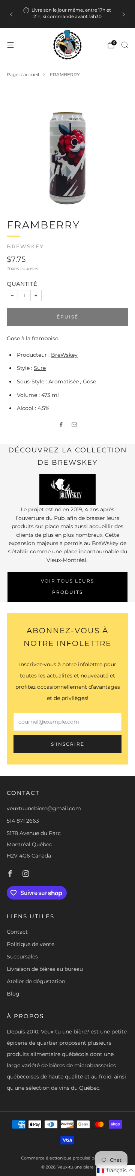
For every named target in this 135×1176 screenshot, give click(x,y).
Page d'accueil (23, 74)
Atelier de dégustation (36, 981)
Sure (40, 368)
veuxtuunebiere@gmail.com (44, 808)
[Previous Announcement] (11, 14)
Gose (89, 381)
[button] (115, 1170)
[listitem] (67, 14)
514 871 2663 (23, 820)
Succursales (22, 956)
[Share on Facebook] (61, 424)
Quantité (22, 283)
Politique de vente (30, 944)
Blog (13, 993)
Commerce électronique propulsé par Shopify (67, 1158)
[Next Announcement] (123, 14)
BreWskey (25, 246)
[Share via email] (74, 424)
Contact (17, 931)
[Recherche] (124, 44)
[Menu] (10, 45)
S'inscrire (67, 744)
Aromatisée (64, 381)
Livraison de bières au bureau (45, 969)
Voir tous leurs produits (67, 586)
